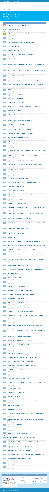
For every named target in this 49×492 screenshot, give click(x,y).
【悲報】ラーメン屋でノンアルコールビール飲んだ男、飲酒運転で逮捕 (21, 195)
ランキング (14, 1)
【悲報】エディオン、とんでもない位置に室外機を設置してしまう (20, 344)
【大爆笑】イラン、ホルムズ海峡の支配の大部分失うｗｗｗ (19, 433)
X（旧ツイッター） (37, 477)
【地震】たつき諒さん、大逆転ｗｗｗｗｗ (15, 405)
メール (15, 490)
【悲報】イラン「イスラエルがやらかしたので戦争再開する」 (19, 336)
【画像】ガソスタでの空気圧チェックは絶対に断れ (17, 233)
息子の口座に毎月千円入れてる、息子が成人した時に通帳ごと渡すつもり (21, 450)
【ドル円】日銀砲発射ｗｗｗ (12, 174)
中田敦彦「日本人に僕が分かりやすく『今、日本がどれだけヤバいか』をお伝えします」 (24, 169)
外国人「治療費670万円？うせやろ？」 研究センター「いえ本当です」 (21, 294)
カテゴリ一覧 (21, 477)
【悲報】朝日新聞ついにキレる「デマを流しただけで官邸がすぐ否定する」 (22, 365)
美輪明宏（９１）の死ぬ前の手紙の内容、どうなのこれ (18, 137)
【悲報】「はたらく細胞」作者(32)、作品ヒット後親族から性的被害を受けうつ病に (24, 182)
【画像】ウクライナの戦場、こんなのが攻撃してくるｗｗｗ (19, 129)
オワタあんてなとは (22, 480)
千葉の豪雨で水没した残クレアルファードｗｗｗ (16, 409)
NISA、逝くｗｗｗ (10, 429)
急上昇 (18, 1)
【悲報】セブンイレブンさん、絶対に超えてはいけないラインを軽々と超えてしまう (24, 106)
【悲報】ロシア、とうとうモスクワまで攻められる (17, 203)
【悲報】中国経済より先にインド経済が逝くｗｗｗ (17, 298)
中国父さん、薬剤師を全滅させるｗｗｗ (15, 353)
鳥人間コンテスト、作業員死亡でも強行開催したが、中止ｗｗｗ (20, 282)
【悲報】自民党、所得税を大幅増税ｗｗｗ (15, 110)
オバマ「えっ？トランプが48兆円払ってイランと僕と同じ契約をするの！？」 (22, 54)
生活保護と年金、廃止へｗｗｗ (13, 50)
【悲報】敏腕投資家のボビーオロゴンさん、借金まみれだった (19, 265)
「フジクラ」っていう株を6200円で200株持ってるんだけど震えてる (21, 133)
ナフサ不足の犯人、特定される (13, 38)
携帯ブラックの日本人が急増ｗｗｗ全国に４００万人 (17, 178)
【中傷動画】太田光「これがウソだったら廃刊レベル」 (18, 378)
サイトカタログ (22, 479)
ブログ (18, 490)
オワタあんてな (6, 1)
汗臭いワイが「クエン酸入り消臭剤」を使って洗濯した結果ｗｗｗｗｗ (21, 467)
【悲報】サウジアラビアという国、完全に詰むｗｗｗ (17, 286)
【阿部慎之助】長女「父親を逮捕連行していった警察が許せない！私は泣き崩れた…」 (24, 241)
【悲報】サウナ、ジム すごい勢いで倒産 (15, 102)
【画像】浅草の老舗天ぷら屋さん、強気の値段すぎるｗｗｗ (19, 458)
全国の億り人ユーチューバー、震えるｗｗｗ (16, 392)
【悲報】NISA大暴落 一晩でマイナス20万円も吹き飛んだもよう (20, 446)
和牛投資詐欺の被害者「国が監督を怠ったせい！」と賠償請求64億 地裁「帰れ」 (23, 442)
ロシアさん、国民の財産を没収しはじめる (15, 349)
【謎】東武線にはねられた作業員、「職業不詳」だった (18, 228)
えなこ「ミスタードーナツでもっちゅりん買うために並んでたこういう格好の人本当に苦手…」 (26, 269)
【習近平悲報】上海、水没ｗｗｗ (13, 89)
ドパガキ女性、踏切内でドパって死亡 (14, 29)
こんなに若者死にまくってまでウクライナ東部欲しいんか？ (19, 369)
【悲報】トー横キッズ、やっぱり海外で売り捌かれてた (18, 25)
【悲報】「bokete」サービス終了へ (14, 273)
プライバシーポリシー (23, 482)
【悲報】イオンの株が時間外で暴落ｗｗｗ (15, 277)
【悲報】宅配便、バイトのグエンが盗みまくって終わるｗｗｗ (19, 290)
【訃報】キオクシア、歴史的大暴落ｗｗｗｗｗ (16, 98)
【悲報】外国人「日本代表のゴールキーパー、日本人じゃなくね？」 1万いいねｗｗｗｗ (24, 357)
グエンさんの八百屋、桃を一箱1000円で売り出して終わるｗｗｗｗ (20, 76)
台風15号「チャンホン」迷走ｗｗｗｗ (14, 462)
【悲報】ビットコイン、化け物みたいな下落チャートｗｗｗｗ (19, 340)
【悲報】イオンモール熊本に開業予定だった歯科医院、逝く (19, 218)
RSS (35, 480)
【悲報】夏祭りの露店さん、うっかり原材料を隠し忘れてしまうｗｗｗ (21, 120)
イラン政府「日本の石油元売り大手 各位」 (16, 186)
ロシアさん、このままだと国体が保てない (15, 424)
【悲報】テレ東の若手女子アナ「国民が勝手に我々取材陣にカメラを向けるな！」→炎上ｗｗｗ (26, 245)
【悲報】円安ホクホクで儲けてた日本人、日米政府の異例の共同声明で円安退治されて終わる (25, 454)
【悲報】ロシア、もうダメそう (13, 237)
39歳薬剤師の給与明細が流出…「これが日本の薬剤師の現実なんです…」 (21, 437)
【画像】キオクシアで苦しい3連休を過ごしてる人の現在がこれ (19, 34)
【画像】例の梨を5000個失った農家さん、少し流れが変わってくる (20, 42)
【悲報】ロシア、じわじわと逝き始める (15, 94)
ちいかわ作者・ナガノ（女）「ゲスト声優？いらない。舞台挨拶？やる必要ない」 (23, 80)
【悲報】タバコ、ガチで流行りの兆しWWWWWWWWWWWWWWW (21, 146)
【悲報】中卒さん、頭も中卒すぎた (14, 396)
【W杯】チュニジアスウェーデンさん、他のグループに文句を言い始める (21, 160)
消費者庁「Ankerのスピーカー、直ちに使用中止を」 (17, 124)
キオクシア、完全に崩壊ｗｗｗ (13, 46)
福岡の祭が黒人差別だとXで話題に (14, 388)
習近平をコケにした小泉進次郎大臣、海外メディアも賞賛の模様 (20, 361)
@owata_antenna (7, 482)
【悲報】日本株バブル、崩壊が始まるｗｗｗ (16, 199)
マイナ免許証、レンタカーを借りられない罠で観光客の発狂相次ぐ (20, 311)
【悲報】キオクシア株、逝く (12, 142)
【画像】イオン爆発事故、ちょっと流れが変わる (16, 190)
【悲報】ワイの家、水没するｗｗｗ (14, 374)
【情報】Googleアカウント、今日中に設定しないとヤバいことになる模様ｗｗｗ (23, 155)
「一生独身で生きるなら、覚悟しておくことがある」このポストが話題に (21, 249)
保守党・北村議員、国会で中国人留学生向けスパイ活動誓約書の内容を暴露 (22, 401)
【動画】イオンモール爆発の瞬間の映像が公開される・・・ (19, 302)
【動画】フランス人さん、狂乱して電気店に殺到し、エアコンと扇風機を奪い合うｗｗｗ (24, 321)
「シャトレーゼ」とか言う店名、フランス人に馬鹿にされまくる (20, 307)
